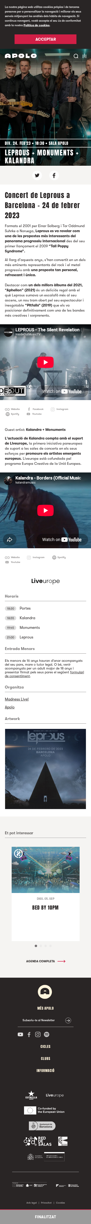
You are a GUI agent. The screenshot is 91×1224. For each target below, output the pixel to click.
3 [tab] (45, 946)
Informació (46, 1070)
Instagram (62, 409)
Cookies (60, 1202)
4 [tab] (50, 946)
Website (15, 409)
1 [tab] (36, 946)
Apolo (10, 707)
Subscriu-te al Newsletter (39, 1020)
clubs (45, 1058)
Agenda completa (41, 961)
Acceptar (45, 39)
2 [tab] (41, 946)
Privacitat (46, 1202)
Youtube (36, 414)
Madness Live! (17, 699)
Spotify (15, 414)
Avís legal (31, 1202)
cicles (45, 1046)
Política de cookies (37, 25)
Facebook (38, 409)
